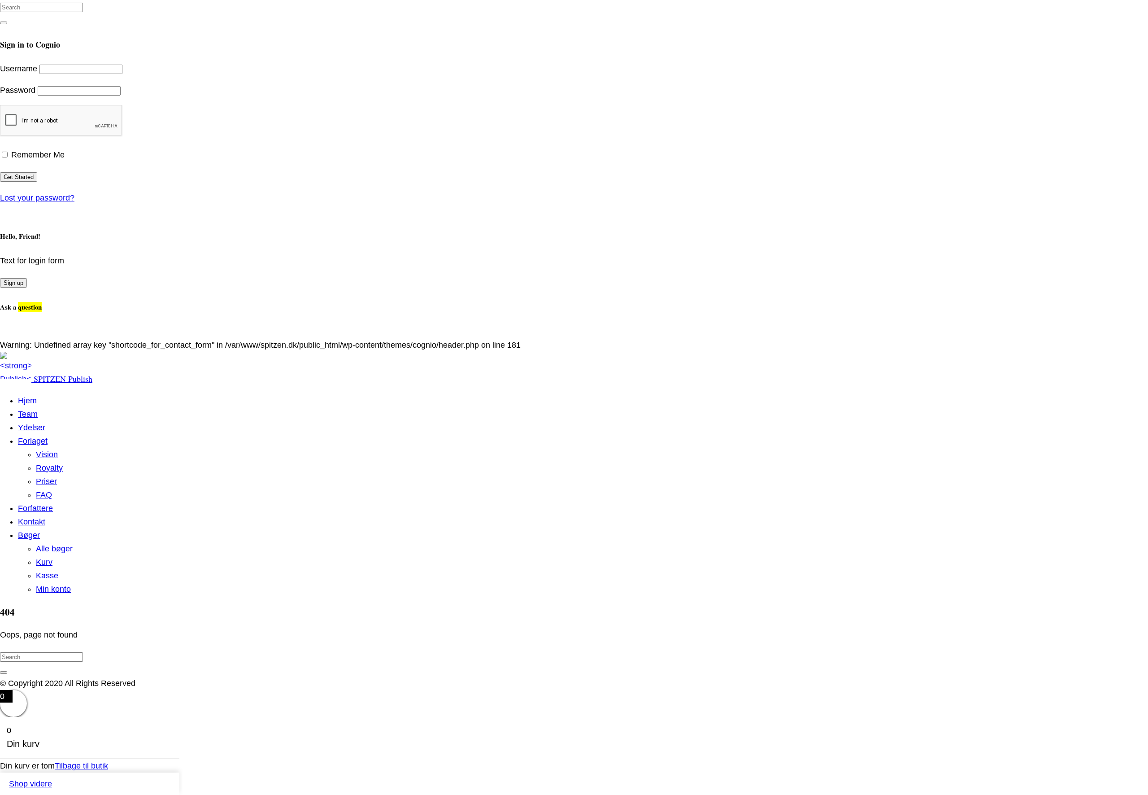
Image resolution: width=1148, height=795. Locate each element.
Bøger (29, 535)
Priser (46, 481)
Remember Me (37, 154)
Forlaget (33, 441)
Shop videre (30, 783)
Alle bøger (54, 548)
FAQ (44, 494)
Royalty (49, 467)
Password (17, 90)
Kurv (44, 562)
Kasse (47, 575)
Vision (47, 454)
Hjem (27, 400)
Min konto (53, 589)
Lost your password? (37, 197)
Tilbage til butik (81, 765)
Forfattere (35, 508)
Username (18, 68)
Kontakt (31, 521)
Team (28, 414)
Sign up (13, 283)
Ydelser (31, 427)
